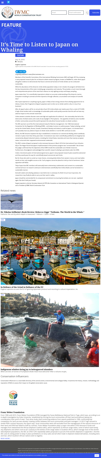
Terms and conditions (34, 450)
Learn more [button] (44, 455)
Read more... (6, 439)
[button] (2, 2)
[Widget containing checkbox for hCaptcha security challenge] (87, 12)
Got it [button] (97, 455)
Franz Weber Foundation (12, 412)
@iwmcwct (96, 448)
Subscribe (95, 12)
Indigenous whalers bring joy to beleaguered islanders (27, 369)
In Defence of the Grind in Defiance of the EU (22, 287)
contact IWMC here (86, 448)
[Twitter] (8, 2)
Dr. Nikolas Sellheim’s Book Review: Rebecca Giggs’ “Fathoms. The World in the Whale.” (42, 212)
